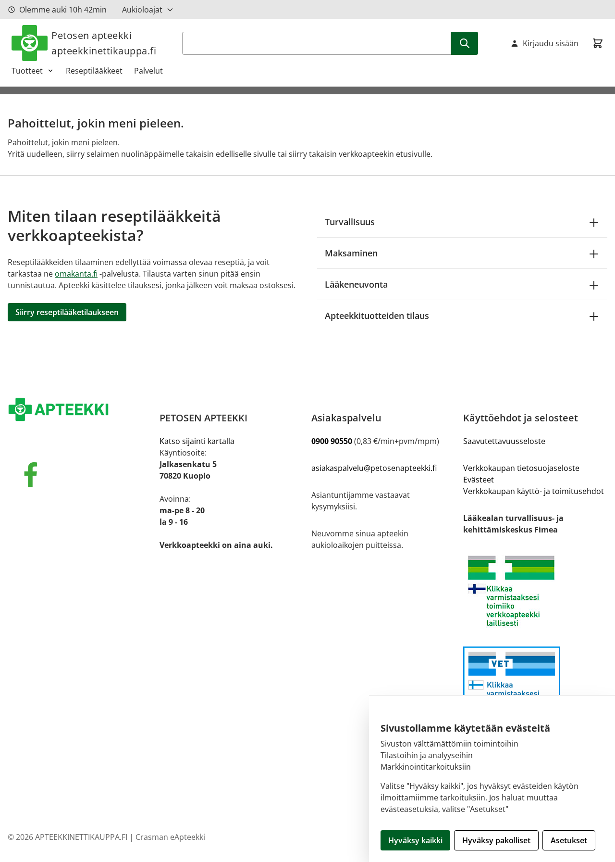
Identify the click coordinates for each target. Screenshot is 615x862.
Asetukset (569, 840)
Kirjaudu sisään (550, 43)
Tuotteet (27, 70)
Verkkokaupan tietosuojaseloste (521, 468)
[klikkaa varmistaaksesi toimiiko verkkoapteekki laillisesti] (535, 686)
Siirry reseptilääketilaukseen (67, 312)
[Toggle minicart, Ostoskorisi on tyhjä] (597, 43)
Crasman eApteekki (170, 837)
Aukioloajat (142, 9)
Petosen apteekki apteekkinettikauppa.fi (103, 43)
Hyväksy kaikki (415, 840)
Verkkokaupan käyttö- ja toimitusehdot (533, 491)
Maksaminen (351, 253)
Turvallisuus (350, 222)
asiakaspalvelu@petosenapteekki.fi (374, 468)
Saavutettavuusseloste (504, 441)
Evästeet (478, 479)
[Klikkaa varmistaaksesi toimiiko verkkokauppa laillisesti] (535, 591)
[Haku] (464, 43)
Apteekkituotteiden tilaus (377, 315)
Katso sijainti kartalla (197, 441)
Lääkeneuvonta (356, 284)
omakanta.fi (76, 273)
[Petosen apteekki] (80, 410)
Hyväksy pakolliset (496, 840)
